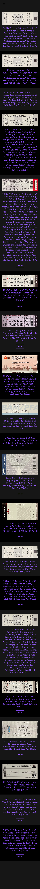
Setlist (20, 266)
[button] (5, 4)
